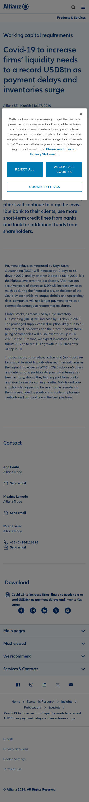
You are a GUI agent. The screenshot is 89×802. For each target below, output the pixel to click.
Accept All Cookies (64, 169)
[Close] (80, 114)
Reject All (24, 169)
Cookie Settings (44, 187)
